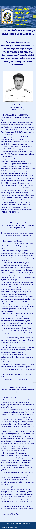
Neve (7, 524)
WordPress (26, 524)
